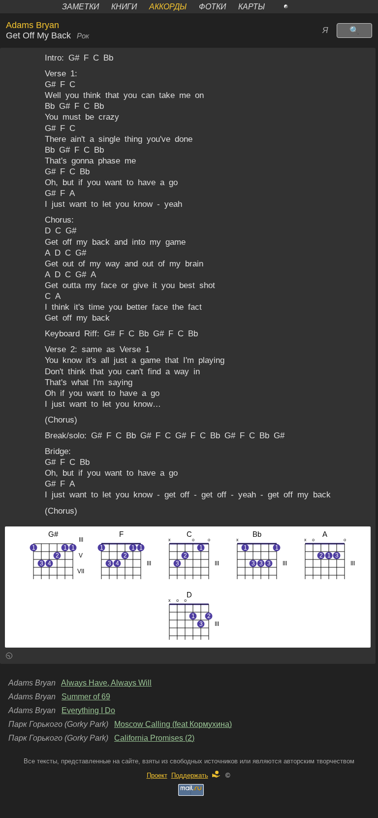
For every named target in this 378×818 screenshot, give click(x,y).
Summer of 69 (86, 696)
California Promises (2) (154, 738)
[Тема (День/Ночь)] (296, 6)
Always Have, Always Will (106, 683)
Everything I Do (88, 710)
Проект (157, 775)
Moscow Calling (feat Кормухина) (173, 724)
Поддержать (189, 775)
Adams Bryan (32, 25)
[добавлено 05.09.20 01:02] (9, 657)
